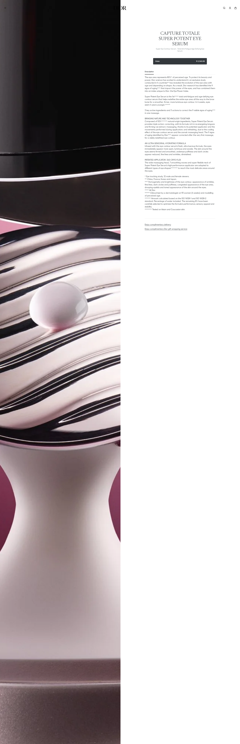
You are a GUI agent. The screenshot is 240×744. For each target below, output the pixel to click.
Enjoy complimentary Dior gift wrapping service (166, 229)
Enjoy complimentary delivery (158, 224)
